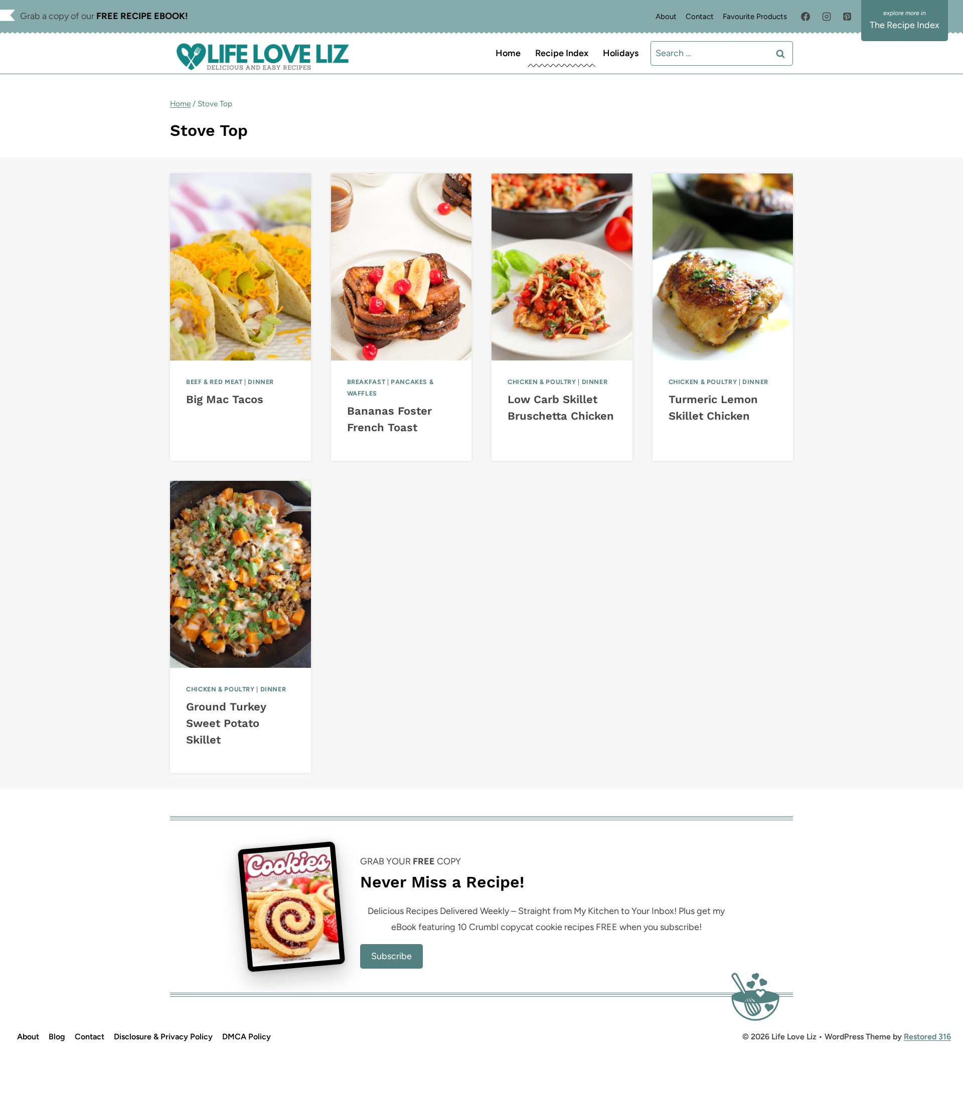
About (666, 16)
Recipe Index (561, 53)
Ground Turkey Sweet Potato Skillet (226, 723)
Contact (700, 16)
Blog (57, 1036)
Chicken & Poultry (542, 382)
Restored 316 (927, 1036)
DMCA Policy (246, 1036)
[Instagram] (827, 17)
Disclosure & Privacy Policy (163, 1036)
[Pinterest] (847, 17)
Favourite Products (755, 16)
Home (508, 53)
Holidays (620, 53)
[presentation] (240, 266)
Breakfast (366, 382)
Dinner (261, 382)
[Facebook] (805, 17)
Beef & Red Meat (214, 382)
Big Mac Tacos (224, 399)
